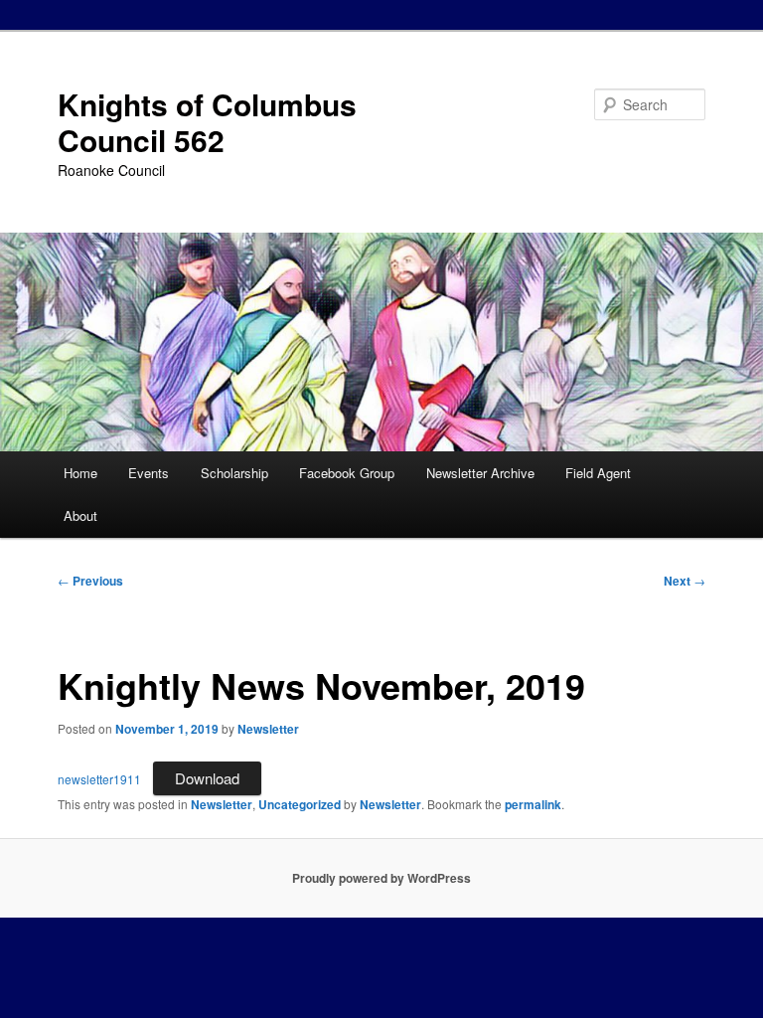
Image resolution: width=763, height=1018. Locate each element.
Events (148, 472)
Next (684, 581)
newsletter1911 (99, 778)
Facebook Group (346, 472)
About (80, 515)
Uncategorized (299, 804)
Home (80, 472)
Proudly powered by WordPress (381, 878)
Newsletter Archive (480, 472)
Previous (90, 581)
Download (207, 777)
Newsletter (268, 729)
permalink (533, 804)
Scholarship (234, 472)
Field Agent (598, 472)
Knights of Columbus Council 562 (207, 122)
